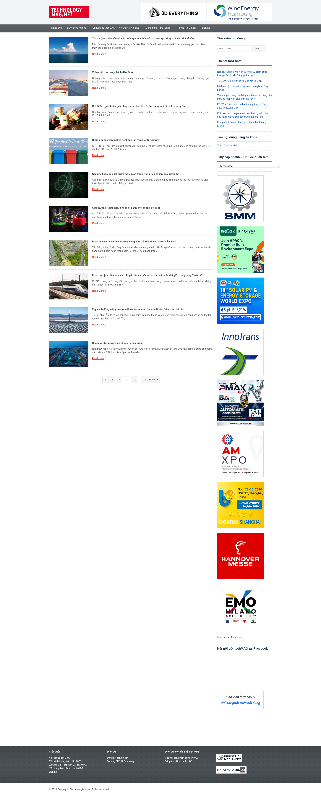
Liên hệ (206, 27)
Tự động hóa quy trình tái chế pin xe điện (239, 81)
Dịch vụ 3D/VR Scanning (120, 761)
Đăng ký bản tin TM (117, 757)
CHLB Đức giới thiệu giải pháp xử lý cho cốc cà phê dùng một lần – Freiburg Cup (139, 106)
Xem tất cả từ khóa (227, 145)
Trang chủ (56, 27)
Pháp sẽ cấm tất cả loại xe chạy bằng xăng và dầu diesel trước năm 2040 (134, 241)
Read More (98, 54)
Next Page (149, 379)
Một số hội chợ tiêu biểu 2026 (65, 761)
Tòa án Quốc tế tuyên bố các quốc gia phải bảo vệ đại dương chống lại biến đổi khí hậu (143, 38)
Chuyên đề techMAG (104, 27)
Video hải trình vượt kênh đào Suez (112, 72)
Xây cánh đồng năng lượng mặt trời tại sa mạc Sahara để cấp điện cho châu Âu (138, 309)
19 (134, 379)
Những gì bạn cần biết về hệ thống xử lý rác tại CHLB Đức (125, 140)
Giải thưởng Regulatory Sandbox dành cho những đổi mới (126, 207)
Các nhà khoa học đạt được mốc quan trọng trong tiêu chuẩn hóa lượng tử (135, 174)
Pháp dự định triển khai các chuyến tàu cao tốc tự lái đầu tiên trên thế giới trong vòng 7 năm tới (147, 275)
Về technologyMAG (59, 757)
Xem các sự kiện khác (229, 637)
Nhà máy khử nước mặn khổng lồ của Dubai (117, 343)
